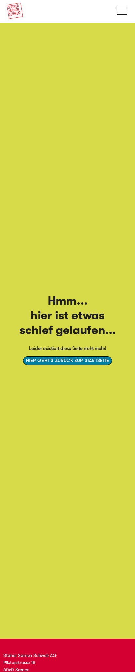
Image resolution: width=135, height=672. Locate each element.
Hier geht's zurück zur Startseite (67, 360)
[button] (122, 11)
